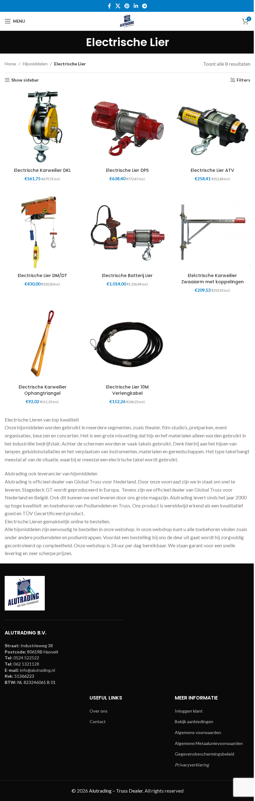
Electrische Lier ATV (212, 170)
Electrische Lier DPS (127, 170)
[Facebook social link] (109, 6)
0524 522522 (26, 657)
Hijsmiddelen (35, 63)
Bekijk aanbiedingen (194, 721)
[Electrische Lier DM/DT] (42, 232)
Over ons (99, 711)
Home (10, 63)
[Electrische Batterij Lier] (127, 232)
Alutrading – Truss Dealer (116, 791)
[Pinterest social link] (127, 6)
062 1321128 (26, 664)
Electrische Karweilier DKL (42, 170)
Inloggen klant (189, 711)
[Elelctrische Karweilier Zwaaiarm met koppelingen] (212, 232)
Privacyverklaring (192, 764)
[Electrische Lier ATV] (212, 127)
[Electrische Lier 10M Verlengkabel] (127, 343)
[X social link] (117, 6)
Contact (98, 721)
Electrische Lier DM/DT (42, 275)
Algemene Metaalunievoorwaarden (209, 743)
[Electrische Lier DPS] (127, 127)
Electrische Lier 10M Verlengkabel (127, 390)
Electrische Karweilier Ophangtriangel (43, 390)
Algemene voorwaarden (198, 732)
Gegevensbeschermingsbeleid (204, 753)
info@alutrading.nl (37, 670)
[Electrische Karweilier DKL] (42, 127)
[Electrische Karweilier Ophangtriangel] (42, 343)
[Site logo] (127, 20)
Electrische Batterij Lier (127, 275)
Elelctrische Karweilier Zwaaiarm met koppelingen (212, 278)
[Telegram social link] (144, 6)
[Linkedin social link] (136, 6)
